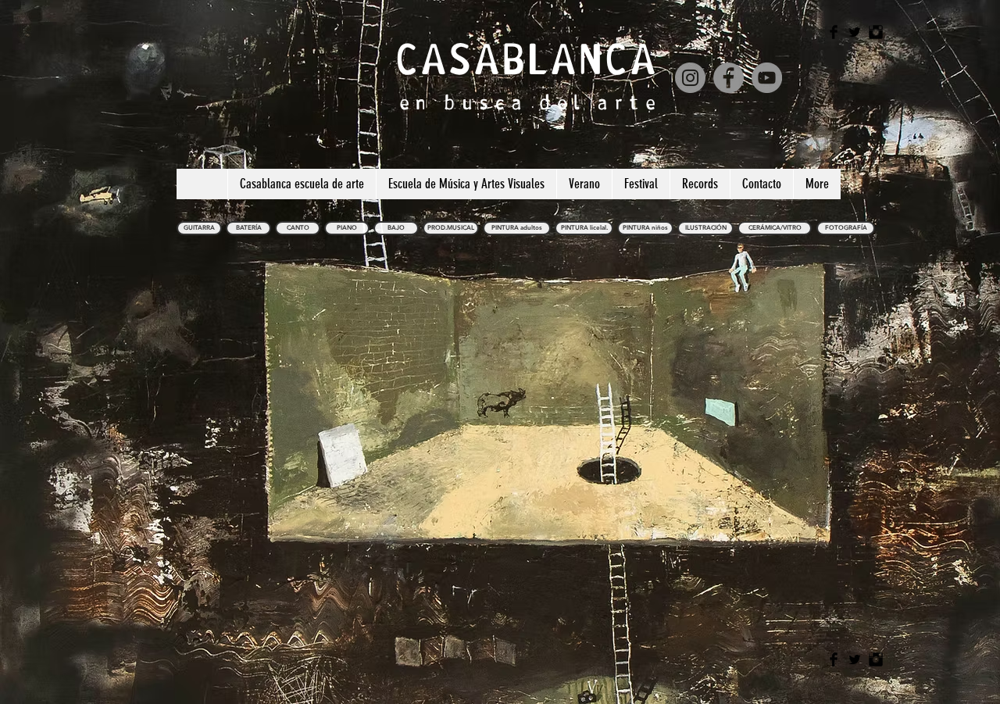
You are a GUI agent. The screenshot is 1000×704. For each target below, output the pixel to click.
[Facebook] (728, 78)
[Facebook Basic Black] (834, 32)
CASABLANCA (526, 59)
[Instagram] (690, 78)
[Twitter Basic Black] (855, 32)
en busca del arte (530, 102)
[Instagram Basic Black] (876, 32)
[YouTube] (767, 78)
